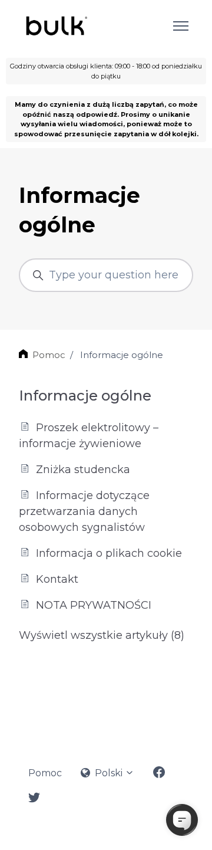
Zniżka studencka (81, 469)
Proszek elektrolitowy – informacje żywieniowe (88, 435)
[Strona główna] (55, 26)
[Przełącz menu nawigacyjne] (180, 26)
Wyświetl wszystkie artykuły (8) (101, 635)
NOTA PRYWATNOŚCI (92, 605)
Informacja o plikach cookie (107, 553)
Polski (108, 773)
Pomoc (48, 354)
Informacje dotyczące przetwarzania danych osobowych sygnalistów (84, 511)
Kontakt (55, 579)
